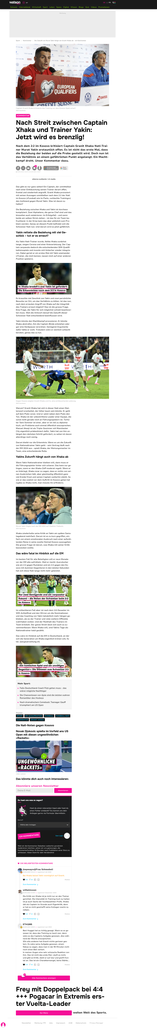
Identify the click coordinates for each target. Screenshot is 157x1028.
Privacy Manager (96, 1023)
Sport (45, 7)
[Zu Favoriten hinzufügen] (39, 168)
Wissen (74, 7)
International (24, 7)
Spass (59, 7)
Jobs (51, 1023)
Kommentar (27, 40)
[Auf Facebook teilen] (18, 168)
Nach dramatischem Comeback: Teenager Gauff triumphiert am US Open (43, 703)
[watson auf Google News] (64, 168)
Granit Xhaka (37, 720)
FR (110, 2)
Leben (52, 7)
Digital (66, 7)
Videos (94, 7)
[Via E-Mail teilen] (28, 168)
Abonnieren (63, 790)
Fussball (49, 716)
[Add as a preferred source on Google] (51, 168)
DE (104, 2)
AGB (70, 1023)
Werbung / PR (40, 1023)
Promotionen (103, 7)
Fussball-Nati (62, 716)
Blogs (81, 7)
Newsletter (26, 1023)
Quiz (87, 7)
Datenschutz (81, 1023)
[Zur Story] (62, 1000)
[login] (3, 1024)
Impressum (60, 1023)
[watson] (15, 2)
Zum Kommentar (29, 884)
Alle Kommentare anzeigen (44, 978)
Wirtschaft (36, 7)
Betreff (20, 820)
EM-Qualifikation (33, 716)
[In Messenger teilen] (23, 168)
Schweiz (13, 7)
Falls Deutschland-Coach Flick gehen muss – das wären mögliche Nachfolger (43, 689)
